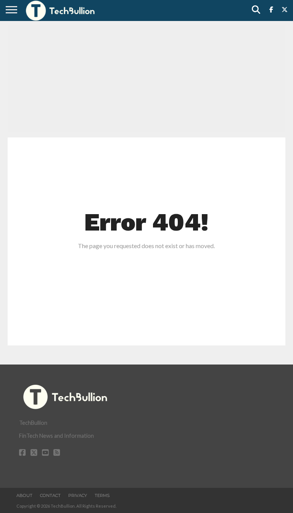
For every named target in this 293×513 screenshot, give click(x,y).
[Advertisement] (146, 78)
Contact (50, 495)
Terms (102, 495)
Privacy (77, 495)
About (24, 495)
